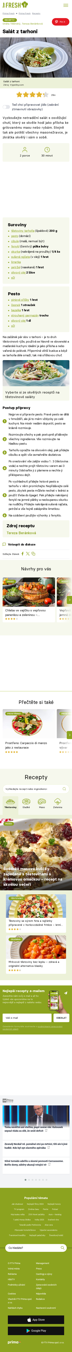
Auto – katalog (55, 1214)
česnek (15, 305)
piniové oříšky (20, 300)
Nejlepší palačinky (37, 1235)
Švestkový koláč (56, 1235)
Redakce (40, 1299)
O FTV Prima (14, 1263)
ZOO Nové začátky (36, 1214)
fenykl (15, 246)
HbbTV (11, 1279)
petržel (15, 267)
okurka (15, 251)
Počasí (55, 1209)
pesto (14, 236)
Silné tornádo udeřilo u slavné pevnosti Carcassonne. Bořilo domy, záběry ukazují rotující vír (34, 1163)
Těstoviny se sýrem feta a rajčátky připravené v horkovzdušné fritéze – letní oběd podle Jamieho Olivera (35, 924)
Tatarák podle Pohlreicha (30, 1225)
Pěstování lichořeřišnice (25, 1230)
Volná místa (14, 1268)
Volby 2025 (39, 1220)
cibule (15, 241)
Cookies (12, 1293)
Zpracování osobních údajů (46, 1286)
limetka (16, 262)
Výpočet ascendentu (48, 1230)
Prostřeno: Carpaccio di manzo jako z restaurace (26, 745)
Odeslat (61, 1017)
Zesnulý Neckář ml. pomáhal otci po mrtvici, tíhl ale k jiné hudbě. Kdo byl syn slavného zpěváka (36, 1146)
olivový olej (18, 272)
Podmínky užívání (16, 1284)
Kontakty (40, 1279)
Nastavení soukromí (46, 1308)
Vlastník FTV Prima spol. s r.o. (20, 1301)
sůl (13, 277)
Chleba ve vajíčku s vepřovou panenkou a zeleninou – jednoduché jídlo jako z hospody (26, 612)
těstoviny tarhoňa (22, 230)
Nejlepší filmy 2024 (35, 1204)
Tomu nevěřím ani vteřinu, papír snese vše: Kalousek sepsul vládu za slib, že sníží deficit (34, 1129)
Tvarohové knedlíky (17, 1235)
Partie (45, 1209)
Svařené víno (53, 1220)
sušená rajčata (20, 257)
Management (42, 1263)
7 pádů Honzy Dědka (22, 1220)
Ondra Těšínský (11, 23)
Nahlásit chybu (15, 1308)
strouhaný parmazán (24, 315)
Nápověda (41, 1293)
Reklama (12, 1274)
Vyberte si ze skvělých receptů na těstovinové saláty (32, 394)
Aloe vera (49, 1225)
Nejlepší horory (54, 1204)
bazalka (16, 310)
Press (39, 1268)
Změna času (33, 1209)
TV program (19, 1209)
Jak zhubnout (17, 1204)
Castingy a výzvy (44, 1274)
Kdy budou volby (18, 1214)
